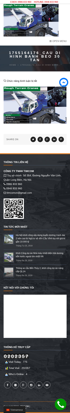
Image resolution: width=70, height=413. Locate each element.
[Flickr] (15, 384)
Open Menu (59, 41)
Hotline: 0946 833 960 (46, 2)
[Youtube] (47, 384)
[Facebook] (7, 384)
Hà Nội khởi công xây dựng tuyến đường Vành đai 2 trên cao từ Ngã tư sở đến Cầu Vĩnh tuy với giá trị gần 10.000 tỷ (40, 238)
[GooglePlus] (23, 384)
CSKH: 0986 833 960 (20, 2)
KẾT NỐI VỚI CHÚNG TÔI (19, 287)
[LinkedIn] (39, 384)
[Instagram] (31, 384)
